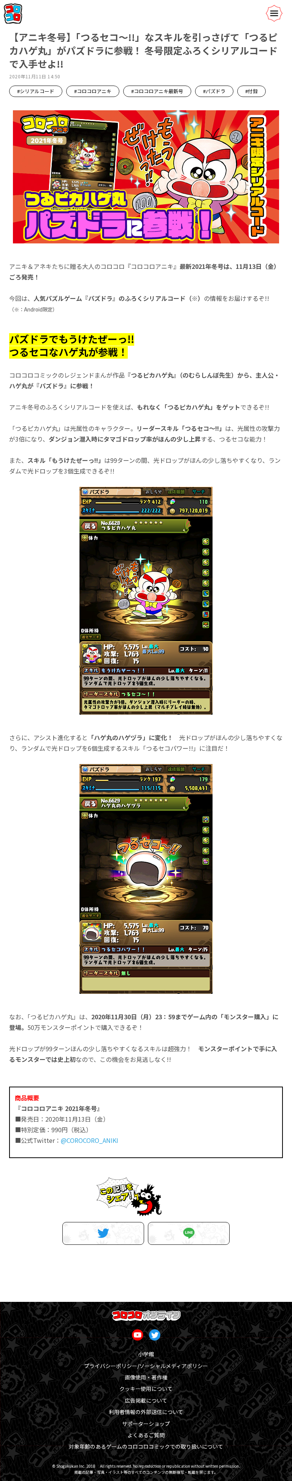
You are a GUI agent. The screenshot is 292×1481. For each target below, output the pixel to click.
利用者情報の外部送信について (146, 1412)
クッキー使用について (146, 1388)
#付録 (251, 91)
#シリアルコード (35, 91)
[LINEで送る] (189, 1233)
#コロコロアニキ (92, 91)
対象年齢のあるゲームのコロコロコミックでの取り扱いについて (146, 1446)
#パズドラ (214, 91)
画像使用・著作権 (146, 1377)
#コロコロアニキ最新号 (157, 91)
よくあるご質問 (146, 1435)
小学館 (146, 1354)
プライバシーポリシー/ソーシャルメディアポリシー (146, 1366)
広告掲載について (146, 1400)
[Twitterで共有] (103, 1233)
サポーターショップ (146, 1423)
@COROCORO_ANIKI (89, 1140)
